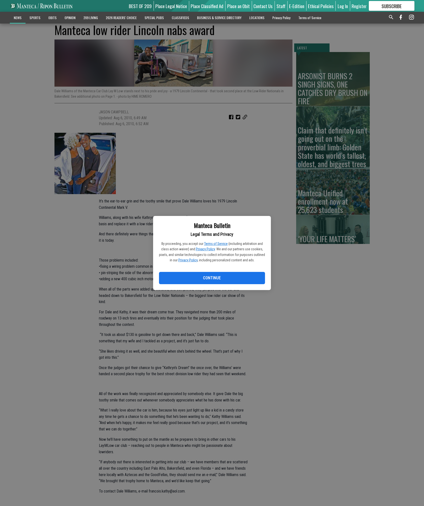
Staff (281, 6)
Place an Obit (238, 6)
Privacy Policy (205, 249)
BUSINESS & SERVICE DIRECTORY (219, 17)
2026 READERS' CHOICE (121, 17)
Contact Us (263, 6)
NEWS (18, 17)
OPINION (70, 17)
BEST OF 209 (140, 6)
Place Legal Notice (171, 6)
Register (359, 6)
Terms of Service (216, 244)
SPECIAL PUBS (154, 17)
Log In (343, 6)
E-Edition (296, 6)
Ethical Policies (321, 6)
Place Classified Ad (207, 6)
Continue (212, 278)
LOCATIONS (257, 17)
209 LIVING (90, 17)
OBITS (52, 17)
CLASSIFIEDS (180, 17)
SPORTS (34, 17)
